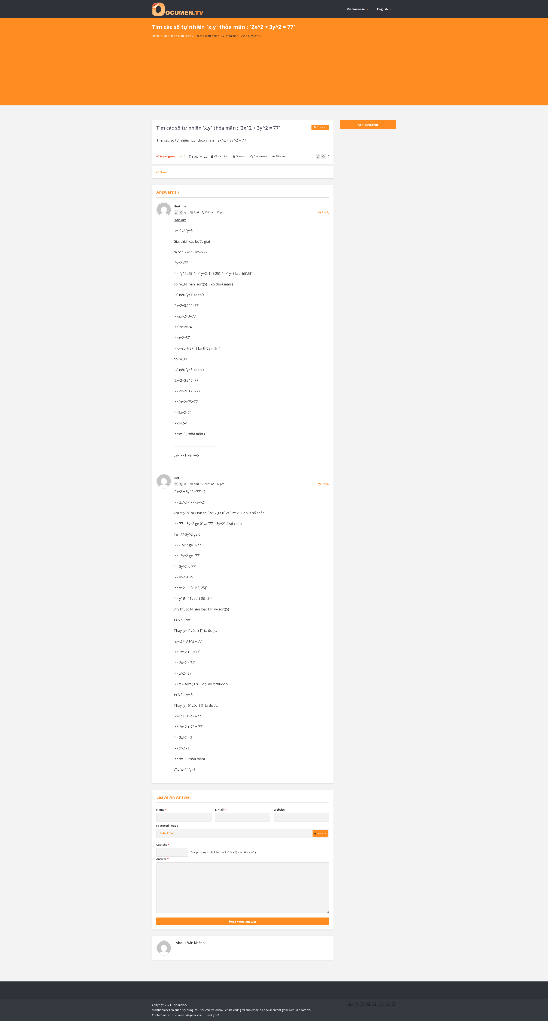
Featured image (167, 825)
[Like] (318, 156)
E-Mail (220, 809)
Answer (162, 859)
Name (161, 809)
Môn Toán (184, 36)
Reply (325, 212)
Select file (166, 833)
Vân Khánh (221, 156)
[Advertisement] (274, 75)
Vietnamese (356, 9)
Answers (261, 156)
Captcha (163, 845)
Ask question (368, 125)
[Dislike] (323, 156)
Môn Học (169, 36)
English (382, 9)
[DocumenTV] (177, 9)
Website (279, 809)
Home (156, 36)
